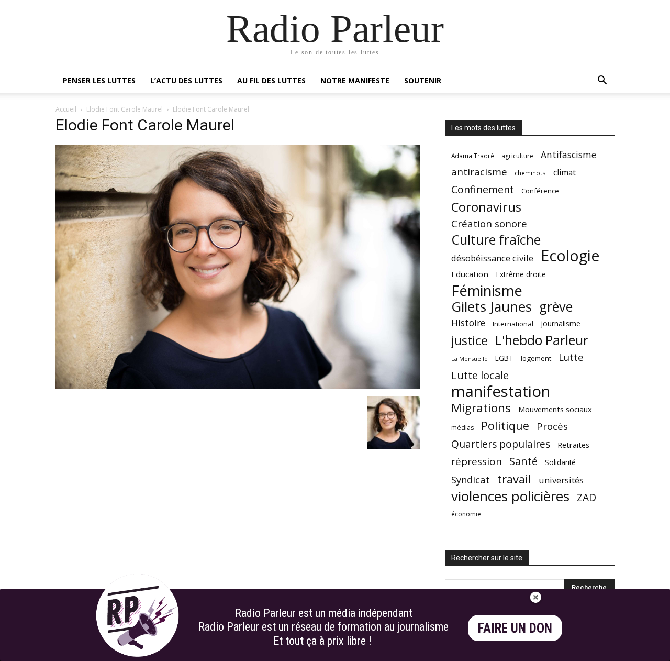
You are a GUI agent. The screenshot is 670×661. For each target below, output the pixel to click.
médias (462, 427)
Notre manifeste (354, 80)
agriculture (517, 155)
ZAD (586, 497)
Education (469, 274)
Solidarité (560, 462)
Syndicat (470, 479)
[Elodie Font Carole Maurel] (237, 385)
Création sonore (489, 223)
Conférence (540, 190)
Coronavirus (486, 207)
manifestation (500, 391)
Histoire (468, 322)
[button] (602, 81)
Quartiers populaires (500, 443)
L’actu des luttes (186, 80)
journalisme (560, 323)
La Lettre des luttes (587, 651)
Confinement (482, 189)
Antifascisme (568, 154)
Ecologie (570, 255)
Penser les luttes (99, 80)
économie (466, 514)
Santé (523, 461)
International (513, 323)
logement (536, 358)
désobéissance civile (492, 257)
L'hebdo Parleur (541, 340)
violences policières (510, 496)
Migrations (481, 407)
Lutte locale (480, 375)
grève (556, 306)
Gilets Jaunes (491, 306)
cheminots (530, 173)
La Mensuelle (469, 358)
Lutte (571, 356)
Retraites (573, 444)
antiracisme (479, 172)
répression (476, 461)
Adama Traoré (472, 155)
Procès (552, 426)
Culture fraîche (496, 239)
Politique (505, 425)
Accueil (65, 109)
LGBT (504, 358)
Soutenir (422, 80)
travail (514, 478)
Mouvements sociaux (555, 409)
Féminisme (486, 290)
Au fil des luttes (271, 80)
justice (469, 340)
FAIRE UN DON (515, 628)
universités (561, 480)
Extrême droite (521, 274)
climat (564, 172)
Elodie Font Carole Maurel (124, 109)
